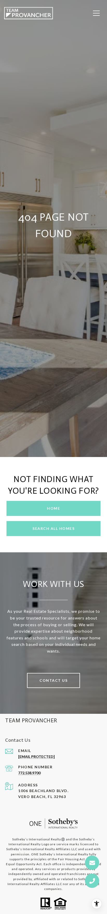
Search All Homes (53, 528)
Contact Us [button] (53, 680)
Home (53, 508)
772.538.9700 (29, 773)
